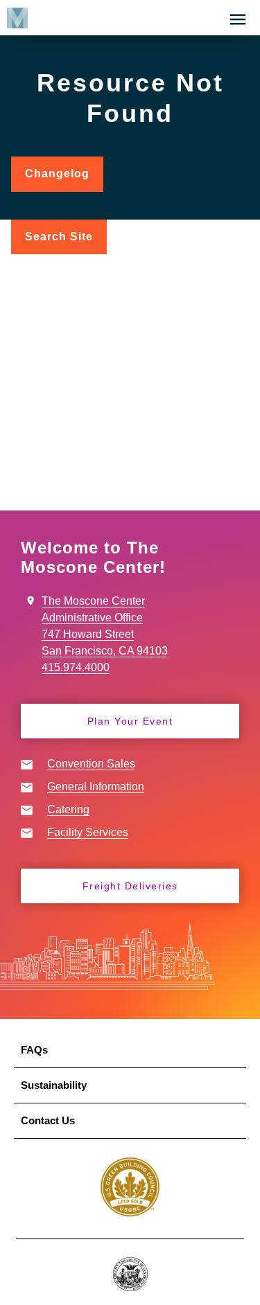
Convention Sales (91, 764)
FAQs (34, 1050)
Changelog (64, 180)
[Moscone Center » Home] (14, 17)
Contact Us (48, 1120)
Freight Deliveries (130, 885)
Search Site (59, 236)
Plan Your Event (130, 721)
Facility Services (87, 832)
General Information (95, 786)
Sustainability (54, 1085)
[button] (237, 19)
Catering (68, 809)
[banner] (130, 17)
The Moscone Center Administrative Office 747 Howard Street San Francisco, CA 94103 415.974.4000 (105, 634)
